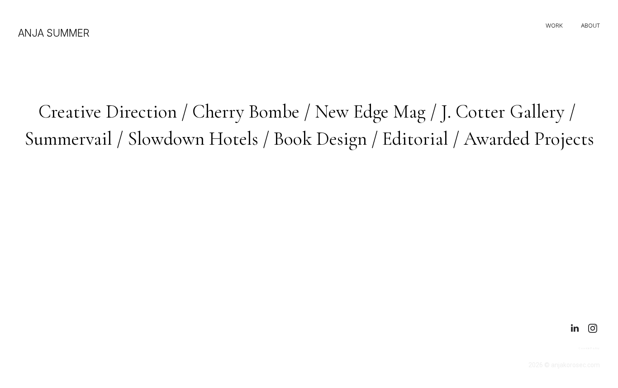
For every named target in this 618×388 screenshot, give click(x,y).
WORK (554, 25)
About (590, 25)
